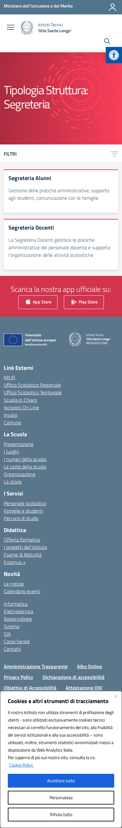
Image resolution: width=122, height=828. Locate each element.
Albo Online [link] (89, 666)
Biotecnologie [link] (18, 619)
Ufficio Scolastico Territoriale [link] (33, 392)
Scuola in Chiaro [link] (20, 400)
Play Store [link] (88, 301)
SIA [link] (7, 634)
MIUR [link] (9, 377)
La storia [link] (13, 481)
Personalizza (61, 797)
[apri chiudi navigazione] (10, 28)
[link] (114, 55)
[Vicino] (115, 696)
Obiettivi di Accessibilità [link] (30, 687)
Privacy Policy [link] (18, 677)
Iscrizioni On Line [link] (21, 407)
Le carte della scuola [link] (25, 466)
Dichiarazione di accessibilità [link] (73, 677)
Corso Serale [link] (17, 641)
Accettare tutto (61, 780)
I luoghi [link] (11, 451)
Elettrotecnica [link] (18, 611)
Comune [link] (12, 422)
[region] (61, 759)
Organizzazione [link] (19, 474)
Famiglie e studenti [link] (23, 511)
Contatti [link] (12, 649)
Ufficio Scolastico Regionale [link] (32, 385)
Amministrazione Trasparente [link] (36, 666)
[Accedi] (112, 7)
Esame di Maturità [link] (23, 554)
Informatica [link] (16, 604)
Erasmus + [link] (15, 562)
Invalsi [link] (10, 415)
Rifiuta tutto (61, 814)
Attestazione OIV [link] (84, 687)
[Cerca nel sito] (107, 42)
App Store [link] (41, 301)
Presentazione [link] (18, 444)
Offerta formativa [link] (22, 539)
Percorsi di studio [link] (21, 518)
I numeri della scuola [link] (25, 459)
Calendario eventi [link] (22, 591)
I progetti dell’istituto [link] (25, 547)
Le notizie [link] (14, 583)
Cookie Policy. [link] (21, 765)
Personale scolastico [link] (25, 503)
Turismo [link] (11, 626)
